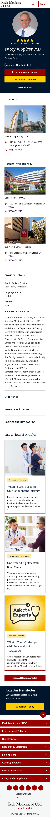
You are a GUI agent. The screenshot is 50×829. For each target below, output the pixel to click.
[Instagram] (34, 788)
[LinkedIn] (28, 788)
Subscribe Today (25, 706)
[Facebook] (9, 788)
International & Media (25, 731)
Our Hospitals (25, 739)
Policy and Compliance (25, 778)
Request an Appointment (25, 72)
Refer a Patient (25, 87)
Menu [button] (43, 4)
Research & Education (25, 747)
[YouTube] (22, 788)
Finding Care (25, 755)
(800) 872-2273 (15, 211)
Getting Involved (25, 762)
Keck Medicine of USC (25, 723)
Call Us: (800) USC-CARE (25, 79)
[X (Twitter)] (16, 788)
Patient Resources (25, 770)
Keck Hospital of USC (14, 197)
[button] (34, 4)
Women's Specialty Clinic (16, 136)
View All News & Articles (25, 677)
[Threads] (41, 788)
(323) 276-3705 (15, 149)
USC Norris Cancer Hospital (17, 246)
